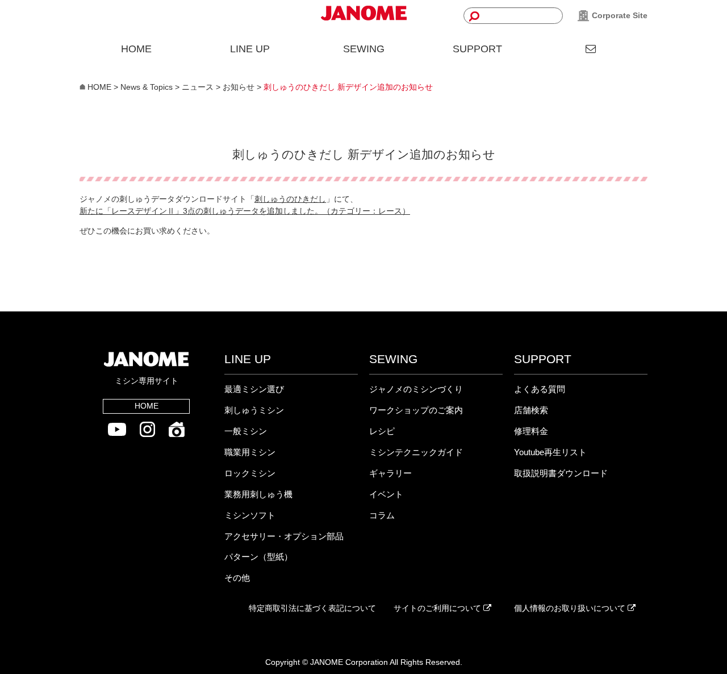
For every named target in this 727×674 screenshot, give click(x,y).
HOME (136, 49)
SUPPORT (477, 49)
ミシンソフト (249, 515)
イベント (386, 494)
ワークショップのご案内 (416, 410)
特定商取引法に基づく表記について (312, 608)
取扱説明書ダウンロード (561, 473)
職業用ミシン (249, 452)
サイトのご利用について (438, 608)
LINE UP (250, 49)
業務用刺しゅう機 (258, 494)
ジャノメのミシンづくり (416, 389)
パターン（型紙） (258, 556)
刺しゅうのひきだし (290, 198)
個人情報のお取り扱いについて (571, 608)
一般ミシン (245, 431)
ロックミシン (249, 473)
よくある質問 (539, 389)
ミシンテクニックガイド (416, 452)
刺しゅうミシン (254, 410)
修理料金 (531, 431)
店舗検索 (531, 410)
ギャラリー (390, 473)
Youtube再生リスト (550, 452)
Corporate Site (618, 15)
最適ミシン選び (254, 389)
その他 (237, 578)
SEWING (364, 49)
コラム (382, 515)
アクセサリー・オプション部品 (284, 536)
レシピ (382, 431)
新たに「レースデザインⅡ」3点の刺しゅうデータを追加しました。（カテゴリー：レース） (245, 210)
